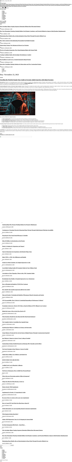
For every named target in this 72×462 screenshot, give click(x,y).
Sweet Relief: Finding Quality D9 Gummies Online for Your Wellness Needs (19, 268)
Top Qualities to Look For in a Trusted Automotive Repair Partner (15, 59)
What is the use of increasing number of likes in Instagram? (16, 376)
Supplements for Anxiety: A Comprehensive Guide (13, 392)
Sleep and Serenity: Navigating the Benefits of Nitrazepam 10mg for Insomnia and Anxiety (23, 295)
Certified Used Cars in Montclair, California (12, 365)
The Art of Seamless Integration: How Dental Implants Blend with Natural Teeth (18, 50)
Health (3, 450)
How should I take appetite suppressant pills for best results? (16, 289)
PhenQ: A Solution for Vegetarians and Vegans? (13, 246)
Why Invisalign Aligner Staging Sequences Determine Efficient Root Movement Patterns (20, 26)
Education (4, 18)
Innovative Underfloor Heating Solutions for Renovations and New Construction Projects (20, 64)
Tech (3, 14)
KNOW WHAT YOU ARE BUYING (10, 360)
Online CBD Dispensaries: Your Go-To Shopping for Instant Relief (17, 419)
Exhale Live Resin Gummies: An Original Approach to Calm (16, 262)
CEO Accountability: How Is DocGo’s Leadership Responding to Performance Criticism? (22, 300)
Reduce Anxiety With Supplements (10, 387)
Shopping (4, 16)
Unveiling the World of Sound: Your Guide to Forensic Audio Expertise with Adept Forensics (26, 80)
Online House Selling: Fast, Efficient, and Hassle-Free (14, 354)
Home (3, 10)
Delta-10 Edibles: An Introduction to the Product (13, 241)
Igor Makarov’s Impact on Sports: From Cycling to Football (16, 338)
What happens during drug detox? (10, 414)
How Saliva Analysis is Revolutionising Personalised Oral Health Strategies (17, 40)
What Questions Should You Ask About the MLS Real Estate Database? (18, 316)
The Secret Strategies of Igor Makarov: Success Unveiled (15, 349)
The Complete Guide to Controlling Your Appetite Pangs (15, 322)
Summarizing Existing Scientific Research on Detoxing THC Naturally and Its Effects (21, 343)
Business (3, 15)
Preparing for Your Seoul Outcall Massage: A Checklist (15, 235)
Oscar (1, 133)
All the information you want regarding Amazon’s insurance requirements (19, 408)
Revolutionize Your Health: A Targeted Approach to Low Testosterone (18, 278)
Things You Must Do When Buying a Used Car (13, 381)
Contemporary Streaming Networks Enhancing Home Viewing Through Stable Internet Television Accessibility (27, 230)
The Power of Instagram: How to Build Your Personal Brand (16, 370)
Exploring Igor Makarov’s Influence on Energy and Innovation (17, 327)
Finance (3, 17)
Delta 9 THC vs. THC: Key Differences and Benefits (14, 257)
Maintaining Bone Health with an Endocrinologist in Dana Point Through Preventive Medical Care (23, 36)
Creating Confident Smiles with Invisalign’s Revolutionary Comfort (15, 54)
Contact (3, 19)
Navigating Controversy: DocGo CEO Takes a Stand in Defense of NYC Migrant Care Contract (24, 305)
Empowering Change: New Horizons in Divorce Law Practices (14, 45)
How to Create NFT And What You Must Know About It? (15, 403)
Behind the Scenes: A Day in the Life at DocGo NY (13, 311)
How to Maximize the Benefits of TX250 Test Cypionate (15, 284)
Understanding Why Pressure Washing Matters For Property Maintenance (19, 224)
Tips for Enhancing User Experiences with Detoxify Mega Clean (17, 251)
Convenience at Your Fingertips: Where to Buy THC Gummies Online (18, 273)
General (1, 77)
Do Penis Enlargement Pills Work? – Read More (14, 424)
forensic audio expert (29, 83)
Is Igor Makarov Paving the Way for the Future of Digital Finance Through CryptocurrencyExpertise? (26, 332)
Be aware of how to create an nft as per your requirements (15, 397)
